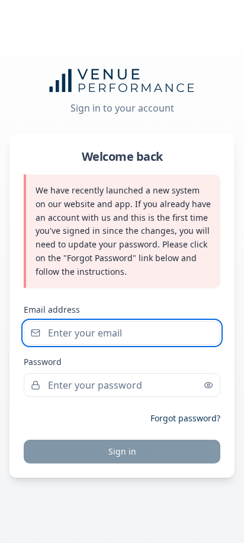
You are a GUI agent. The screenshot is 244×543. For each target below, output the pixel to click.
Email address (52, 309)
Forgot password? (185, 418)
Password (43, 361)
